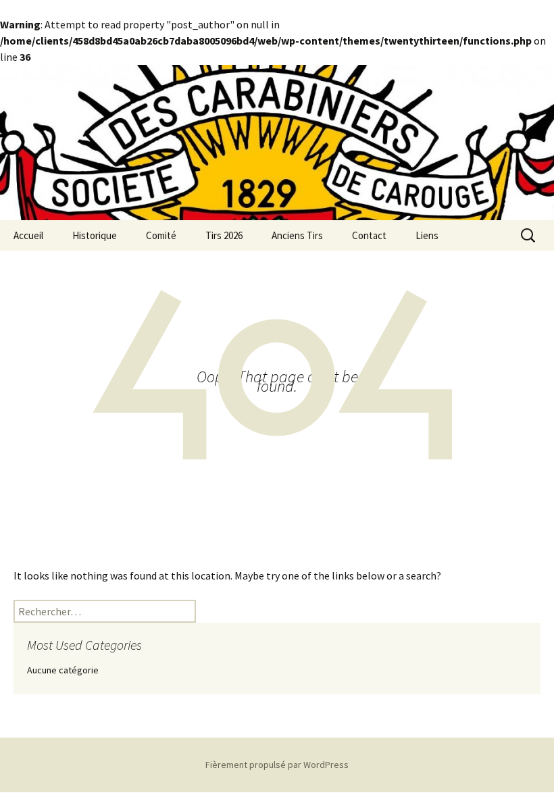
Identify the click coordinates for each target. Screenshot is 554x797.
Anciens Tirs (297, 235)
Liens (427, 235)
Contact (369, 235)
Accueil (28, 235)
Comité (161, 235)
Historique (94, 235)
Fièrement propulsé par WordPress (277, 765)
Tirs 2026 (224, 235)
